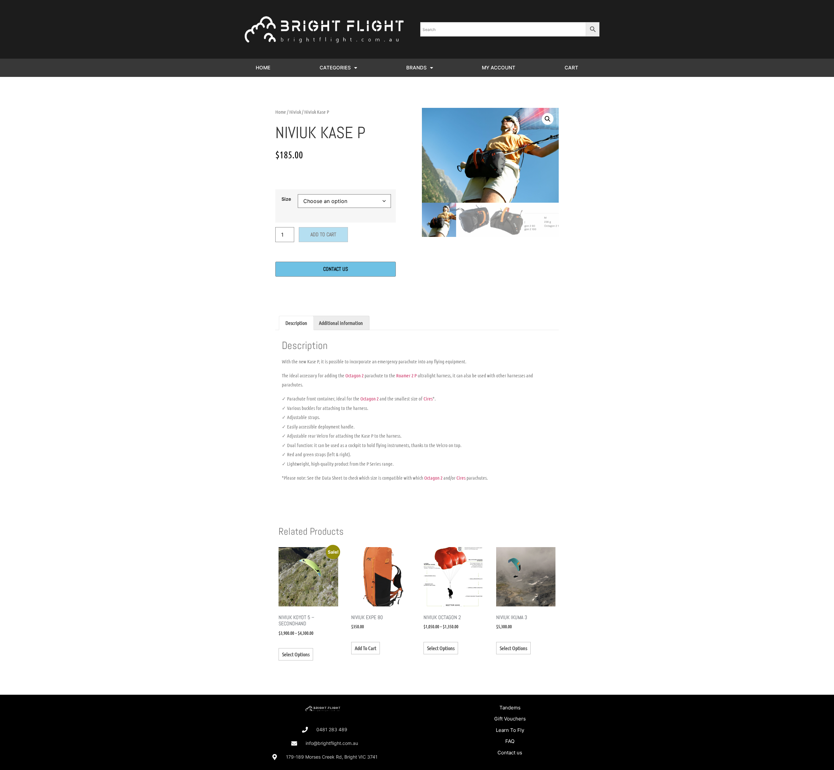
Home (280, 112)
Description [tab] (296, 323)
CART (571, 68)
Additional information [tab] (341, 323)
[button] (548, 119)
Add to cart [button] (365, 648)
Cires (428, 398)
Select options (295, 654)
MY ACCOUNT (498, 68)
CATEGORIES (335, 68)
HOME (263, 68)
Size (286, 199)
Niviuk (295, 112)
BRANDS (416, 68)
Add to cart (323, 234)
